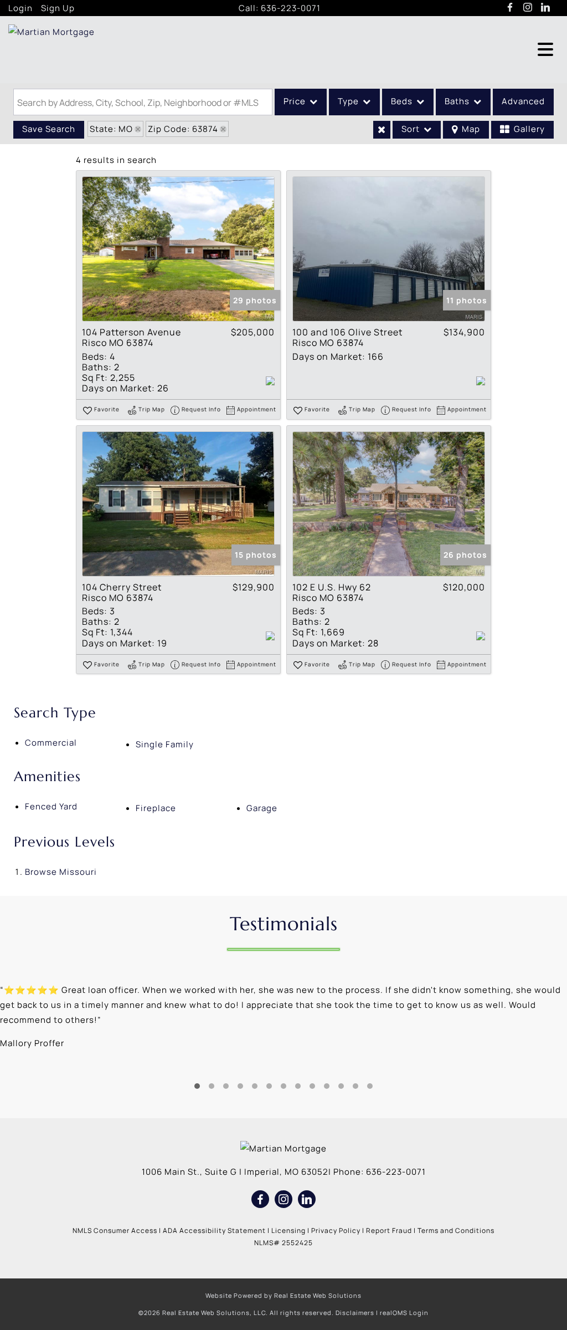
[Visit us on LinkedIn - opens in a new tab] (545, 8)
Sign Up (58, 8)
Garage (261, 808)
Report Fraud (389, 1230)
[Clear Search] (381, 130)
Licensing (288, 1230)
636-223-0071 (291, 8)
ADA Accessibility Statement (214, 1230)
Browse (61, 872)
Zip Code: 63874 (183, 129)
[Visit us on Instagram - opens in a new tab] (528, 8)
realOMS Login (404, 1312)
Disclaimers (355, 1312)
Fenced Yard (51, 806)
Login (20, 8)
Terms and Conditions (455, 1230)
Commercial (51, 742)
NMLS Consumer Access (115, 1230)
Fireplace (156, 808)
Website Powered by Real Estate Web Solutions (283, 1295)
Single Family (165, 744)
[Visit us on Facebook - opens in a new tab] (510, 8)
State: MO (111, 129)
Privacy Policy (335, 1230)
